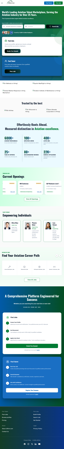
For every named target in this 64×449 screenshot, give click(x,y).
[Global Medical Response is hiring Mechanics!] (17, 93)
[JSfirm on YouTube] (39, 444)
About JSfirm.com (7, 428)
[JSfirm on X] (32, 444)
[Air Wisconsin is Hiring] (27, 110)
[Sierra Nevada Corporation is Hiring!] (48, 110)
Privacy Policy (37, 428)
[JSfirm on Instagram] (28, 444)
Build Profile (37, 414)
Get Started (36, 420)
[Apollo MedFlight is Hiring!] (47, 85)
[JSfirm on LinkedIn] (36, 444)
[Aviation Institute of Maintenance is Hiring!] (47, 93)
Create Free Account (32, 346)
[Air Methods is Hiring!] (17, 85)
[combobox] (34, 26)
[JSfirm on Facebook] (25, 444)
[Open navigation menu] (2, 3)
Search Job (36, 417)
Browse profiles (6, 417)
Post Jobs (5, 414)
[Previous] (56, 255)
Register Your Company (32, 390)
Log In (38, 350)
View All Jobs (32, 280)
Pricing (4, 420)
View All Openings (32, 199)
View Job (3, 191)
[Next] (60, 255)
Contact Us (5, 431)
